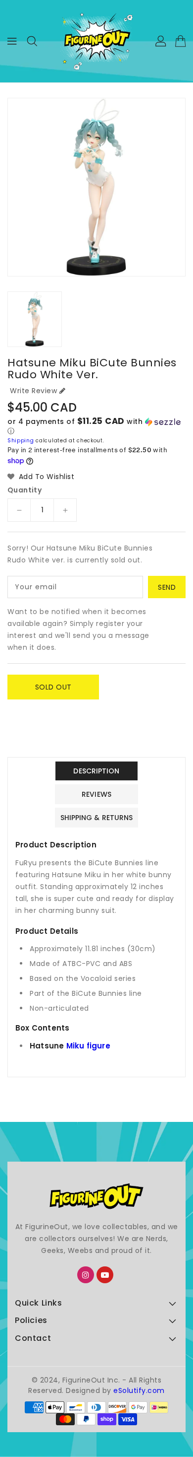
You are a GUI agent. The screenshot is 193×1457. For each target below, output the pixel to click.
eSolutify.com (139, 1390)
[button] (96, 426)
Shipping (20, 440)
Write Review (33, 391)
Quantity (24, 489)
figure (98, 1046)
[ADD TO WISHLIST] (20, 709)
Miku (75, 1046)
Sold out (53, 687)
